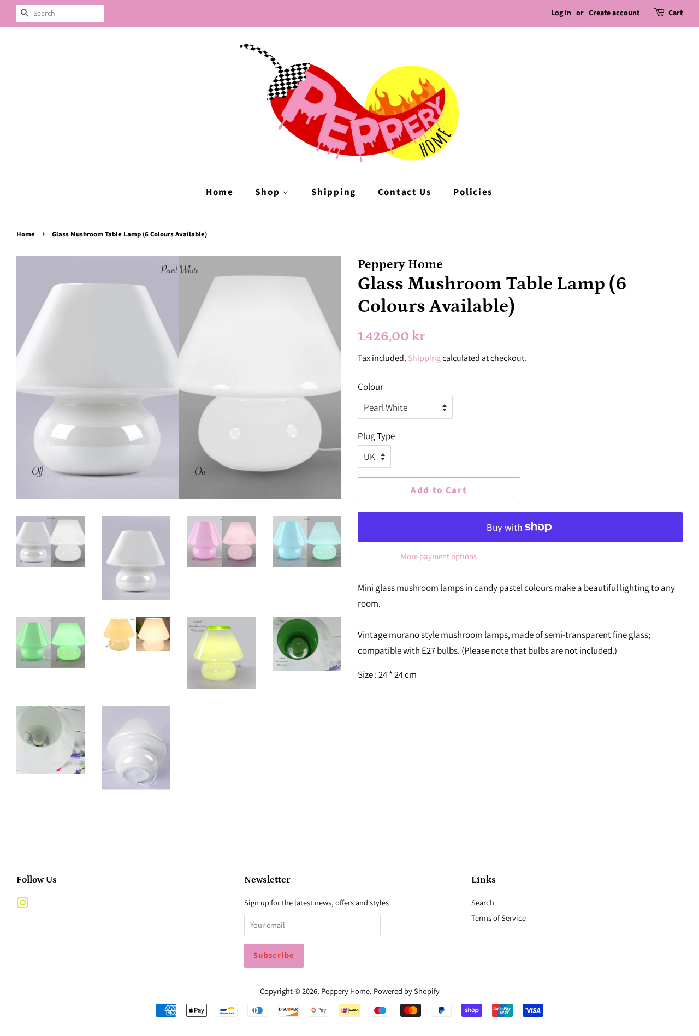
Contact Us (405, 192)
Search (482, 902)
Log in (561, 13)
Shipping (333, 192)
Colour (370, 387)
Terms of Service (498, 918)
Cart (675, 13)
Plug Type (376, 436)
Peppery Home (345, 991)
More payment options (439, 556)
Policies (473, 192)
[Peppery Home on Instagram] (22, 904)
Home (220, 192)
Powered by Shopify (407, 991)
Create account (614, 13)
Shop (268, 192)
